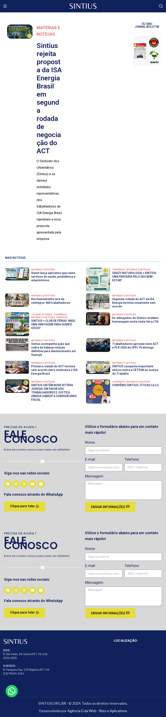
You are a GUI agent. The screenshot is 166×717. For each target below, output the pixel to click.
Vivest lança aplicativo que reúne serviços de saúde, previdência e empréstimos (53, 276)
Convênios (118, 269)
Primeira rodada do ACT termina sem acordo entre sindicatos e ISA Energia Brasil (54, 370)
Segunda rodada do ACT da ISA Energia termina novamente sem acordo (134, 302)
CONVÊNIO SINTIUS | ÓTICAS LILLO (135, 385)
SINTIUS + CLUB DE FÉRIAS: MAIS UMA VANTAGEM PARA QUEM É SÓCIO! (53, 324)
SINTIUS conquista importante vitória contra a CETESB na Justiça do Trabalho (135, 370)
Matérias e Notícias (43, 269)
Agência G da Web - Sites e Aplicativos (97, 710)
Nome (90, 442)
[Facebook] (7, 484)
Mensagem (94, 476)
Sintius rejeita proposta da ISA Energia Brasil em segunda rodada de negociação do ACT (49, 98)
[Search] (161, 6)
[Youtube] (32, 484)
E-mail (90, 459)
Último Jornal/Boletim (147, 25)
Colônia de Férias (41, 314)
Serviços (61, 317)
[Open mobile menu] (5, 6)
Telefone (132, 459)
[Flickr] (41, 484)
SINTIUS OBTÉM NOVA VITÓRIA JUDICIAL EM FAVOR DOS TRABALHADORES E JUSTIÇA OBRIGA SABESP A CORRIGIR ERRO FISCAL (54, 392)
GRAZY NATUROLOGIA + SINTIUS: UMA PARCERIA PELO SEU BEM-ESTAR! (134, 276)
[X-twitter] (24, 484)
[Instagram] (16, 484)
